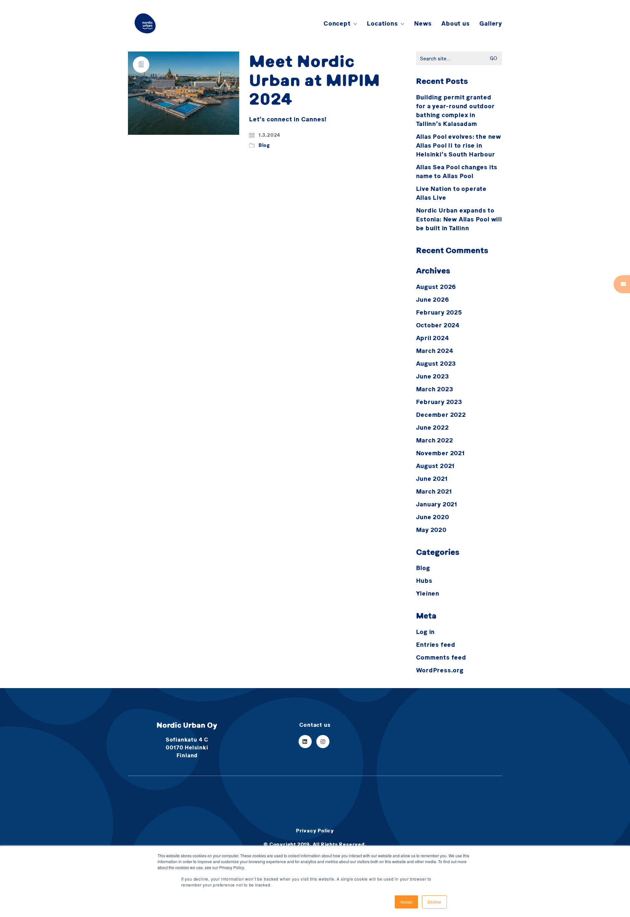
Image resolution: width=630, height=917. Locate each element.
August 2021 (435, 465)
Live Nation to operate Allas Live (451, 193)
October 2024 (438, 325)
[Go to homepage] (145, 23)
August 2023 (436, 363)
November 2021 (440, 453)
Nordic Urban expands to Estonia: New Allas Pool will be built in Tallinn (459, 219)
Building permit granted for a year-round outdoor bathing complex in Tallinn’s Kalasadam (455, 110)
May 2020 (431, 529)
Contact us (314, 725)
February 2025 (439, 312)
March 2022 (434, 440)
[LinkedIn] (305, 741)
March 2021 (434, 491)
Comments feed (441, 657)
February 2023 (439, 401)
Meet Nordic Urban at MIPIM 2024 (314, 79)
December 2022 (441, 414)
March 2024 (434, 350)
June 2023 (432, 376)
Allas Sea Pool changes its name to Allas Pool (457, 171)
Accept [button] (406, 902)
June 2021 (432, 478)
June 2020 (432, 517)
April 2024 (432, 338)
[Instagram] (322, 741)
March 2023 (434, 389)
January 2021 (437, 504)
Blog (264, 145)
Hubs (424, 580)
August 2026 (436, 286)
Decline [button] (434, 902)
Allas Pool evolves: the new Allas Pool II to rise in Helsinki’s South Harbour (458, 145)
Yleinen (428, 593)
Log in (425, 631)
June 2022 (432, 427)
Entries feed (436, 644)
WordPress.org (440, 670)
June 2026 (432, 299)
